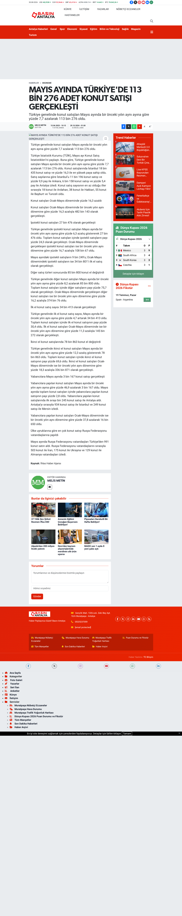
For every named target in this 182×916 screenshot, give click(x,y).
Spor (62, 29)
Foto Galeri (16, 680)
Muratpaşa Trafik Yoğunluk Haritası (102, 639)
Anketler (14, 690)
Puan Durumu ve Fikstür (137, 637)
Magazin (136, 29)
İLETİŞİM (84, 9)
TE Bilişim (148, 657)
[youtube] (106, 666)
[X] (122, 619)
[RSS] (149, 619)
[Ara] (151, 21)
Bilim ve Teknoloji (109, 29)
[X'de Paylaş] (128, 126)
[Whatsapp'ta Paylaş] (134, 126)
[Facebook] (117, 619)
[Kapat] (180, 733)
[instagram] (80, 666)
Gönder (37, 596)
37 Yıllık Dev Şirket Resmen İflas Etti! (40, 520)
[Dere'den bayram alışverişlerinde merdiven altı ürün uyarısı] (70, 536)
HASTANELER (72, 15)
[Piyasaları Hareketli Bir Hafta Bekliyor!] (96, 509)
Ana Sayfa (15, 672)
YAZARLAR (103, 9)
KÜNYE (68, 9)
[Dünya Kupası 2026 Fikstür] (149, 286)
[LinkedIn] (133, 619)
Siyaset (83, 29)
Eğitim (93, 29)
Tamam (127, 733)
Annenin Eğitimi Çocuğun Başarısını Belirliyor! (67, 522)
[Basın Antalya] (44, 14)
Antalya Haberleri (38, 29)
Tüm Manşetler (42, 646)
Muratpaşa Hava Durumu (77, 637)
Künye (13, 694)
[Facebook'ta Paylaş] (124, 126)
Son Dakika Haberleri (75, 646)
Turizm (33, 35)
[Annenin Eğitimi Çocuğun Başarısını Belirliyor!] (70, 509)
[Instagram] (128, 619)
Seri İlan (14, 687)
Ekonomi (72, 29)
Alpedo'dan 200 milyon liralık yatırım (42, 547)
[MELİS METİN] (38, 482)
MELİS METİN (56, 480)
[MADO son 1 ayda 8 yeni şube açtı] (96, 536)
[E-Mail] (49, 487)
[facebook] (28, 666)
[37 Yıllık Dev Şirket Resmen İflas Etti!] (43, 509)
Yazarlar (14, 683)
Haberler (34, 83)
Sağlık (125, 29)
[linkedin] (158, 666)
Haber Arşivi (101, 646)
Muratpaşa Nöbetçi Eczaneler (42, 639)
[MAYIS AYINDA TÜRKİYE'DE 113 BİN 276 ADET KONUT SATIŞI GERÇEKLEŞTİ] (70, 137)
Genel (53, 29)
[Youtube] (138, 619)
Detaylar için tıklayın (133, 273)
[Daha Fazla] (139, 126)
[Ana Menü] (151, 32)
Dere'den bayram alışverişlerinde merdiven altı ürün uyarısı (67, 550)
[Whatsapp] (143, 619)
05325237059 (81, 622)
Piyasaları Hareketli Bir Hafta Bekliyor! (96, 520)
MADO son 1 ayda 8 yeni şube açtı (94, 547)
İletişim (14, 698)
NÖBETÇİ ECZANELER (128, 9)
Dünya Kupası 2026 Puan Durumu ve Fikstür (39, 716)
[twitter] (54, 666)
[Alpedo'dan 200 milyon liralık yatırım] (43, 536)
